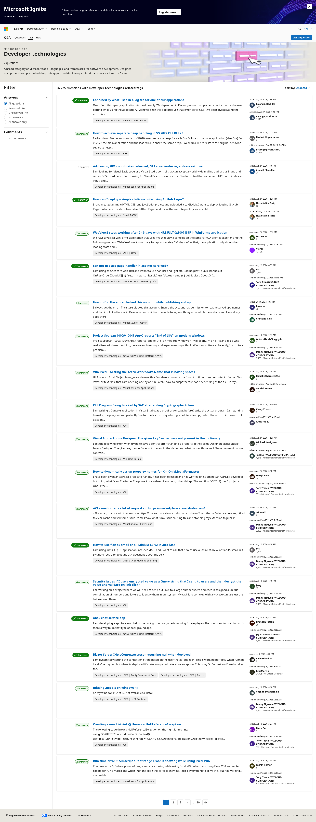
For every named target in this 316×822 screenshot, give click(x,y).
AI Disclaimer (121, 815)
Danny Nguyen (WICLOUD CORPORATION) (271, 353)
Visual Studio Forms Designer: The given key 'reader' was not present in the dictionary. (157, 438)
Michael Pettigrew (266, 442)
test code (261, 236)
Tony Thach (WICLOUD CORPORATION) (269, 489)
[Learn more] (23, 108)
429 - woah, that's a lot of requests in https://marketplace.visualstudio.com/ (149, 508)
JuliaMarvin (262, 671)
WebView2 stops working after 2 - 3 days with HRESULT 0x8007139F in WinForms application (160, 232)
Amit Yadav (262, 421)
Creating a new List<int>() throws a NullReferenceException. (137, 724)
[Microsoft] (6, 29)
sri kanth (261, 512)
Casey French (263, 409)
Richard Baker (264, 658)
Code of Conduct (258, 815)
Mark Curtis (262, 728)
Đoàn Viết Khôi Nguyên (269, 339)
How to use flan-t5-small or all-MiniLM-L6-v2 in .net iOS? (134, 545)
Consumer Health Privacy (211, 815)
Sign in (308, 28)
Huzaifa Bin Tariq (265, 203)
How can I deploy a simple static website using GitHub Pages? (138, 199)
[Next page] (205, 802)
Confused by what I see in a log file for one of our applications (138, 100)
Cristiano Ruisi (264, 318)
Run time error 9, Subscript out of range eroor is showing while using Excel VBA (151, 761)
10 (198, 802)
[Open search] (299, 29)
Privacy (187, 815)
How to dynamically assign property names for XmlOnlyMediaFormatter (146, 471)
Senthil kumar (264, 388)
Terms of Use (238, 815)
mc (258, 269)
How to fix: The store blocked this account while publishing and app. (143, 302)
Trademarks (280, 815)
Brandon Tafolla (265, 621)
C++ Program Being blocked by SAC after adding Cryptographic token (143, 405)
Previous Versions (142, 815)
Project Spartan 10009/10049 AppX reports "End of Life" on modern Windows (149, 335)
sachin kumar (264, 764)
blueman (261, 306)
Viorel (259, 248)
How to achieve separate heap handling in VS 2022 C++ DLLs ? (138, 133)
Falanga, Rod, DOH (266, 103)
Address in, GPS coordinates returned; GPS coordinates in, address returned (148, 166)
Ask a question (301, 37)
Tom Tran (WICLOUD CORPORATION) (267, 283)
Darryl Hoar (262, 475)
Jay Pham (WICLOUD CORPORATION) (267, 636)
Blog (158, 815)
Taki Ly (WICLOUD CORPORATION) (275, 454)
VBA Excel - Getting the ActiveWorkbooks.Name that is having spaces (144, 372)
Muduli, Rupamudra (267, 137)
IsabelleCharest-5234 (268, 375)
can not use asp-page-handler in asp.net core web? (130, 266)
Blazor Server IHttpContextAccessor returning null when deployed (142, 654)
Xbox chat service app (109, 618)
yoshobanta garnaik (267, 691)
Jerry (259, 585)
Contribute (173, 815)
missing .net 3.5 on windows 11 (115, 688)
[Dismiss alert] (309, 6)
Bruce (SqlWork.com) (268, 149)
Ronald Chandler (265, 170)
